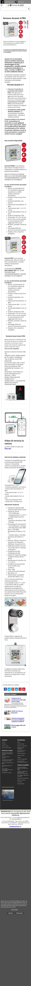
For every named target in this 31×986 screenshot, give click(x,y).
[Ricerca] (28, 9)
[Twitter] (9, 689)
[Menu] (1, 5)
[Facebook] (5, 689)
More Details (14, 909)
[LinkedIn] (16, 689)
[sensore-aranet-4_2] (25, 27)
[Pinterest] (23, 689)
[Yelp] (20, 689)
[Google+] (12, 689)
